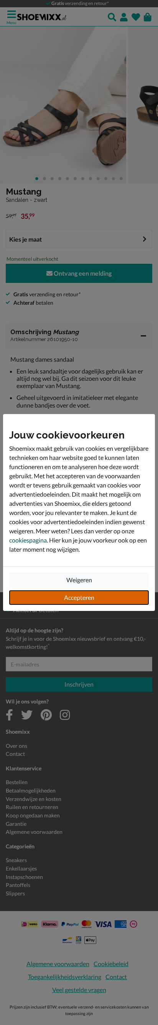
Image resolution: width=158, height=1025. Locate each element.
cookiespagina (28, 540)
